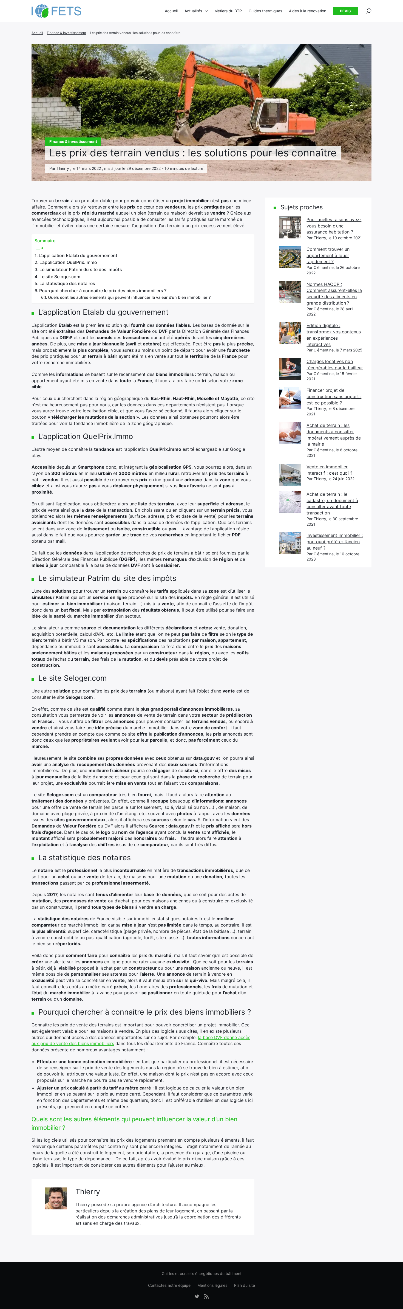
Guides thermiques (265, 11)
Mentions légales (212, 1285)
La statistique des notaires (67, 283)
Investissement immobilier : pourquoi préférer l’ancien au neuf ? (334, 541)
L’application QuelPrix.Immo (68, 262)
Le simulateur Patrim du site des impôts (80, 269)
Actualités (193, 11)
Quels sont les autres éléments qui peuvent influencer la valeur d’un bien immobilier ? (129, 297)
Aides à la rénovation (307, 11)
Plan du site (244, 1285)
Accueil (171, 11)
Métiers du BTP (228, 11)
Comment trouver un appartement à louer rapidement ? (328, 255)
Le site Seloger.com (59, 276)
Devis (345, 11)
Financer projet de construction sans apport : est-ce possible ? (333, 396)
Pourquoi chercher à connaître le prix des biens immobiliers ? (102, 290)
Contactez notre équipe (169, 1285)
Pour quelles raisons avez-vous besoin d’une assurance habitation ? (333, 226)
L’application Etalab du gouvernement (78, 255)
